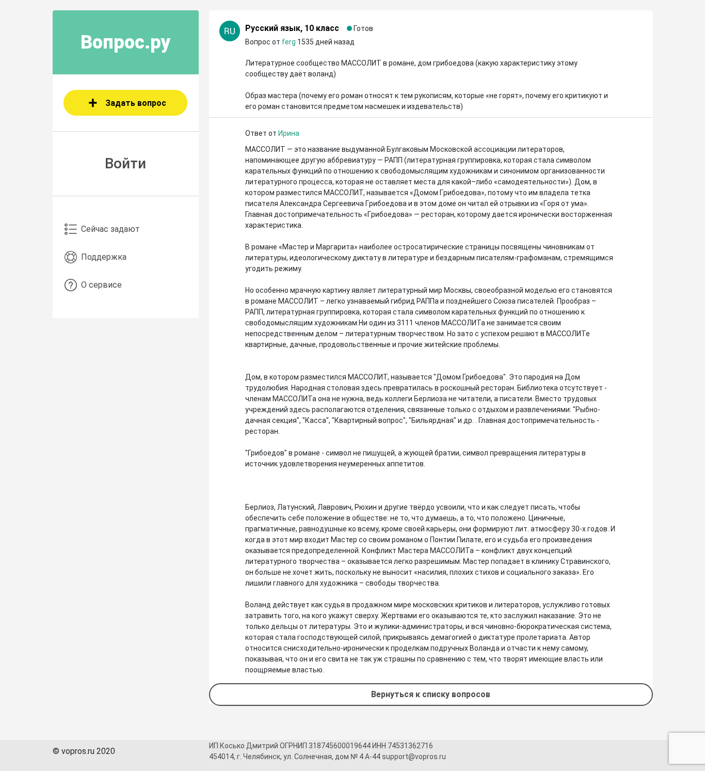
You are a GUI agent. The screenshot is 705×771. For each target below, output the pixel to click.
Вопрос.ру (126, 42)
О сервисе (101, 285)
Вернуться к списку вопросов (430, 694)
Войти (125, 163)
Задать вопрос (135, 103)
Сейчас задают (110, 229)
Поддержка (103, 257)
